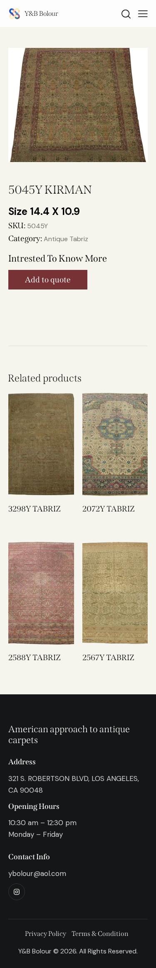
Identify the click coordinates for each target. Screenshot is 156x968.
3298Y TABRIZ (34, 509)
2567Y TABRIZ (108, 657)
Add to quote (48, 279)
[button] (30, 444)
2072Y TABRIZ (108, 509)
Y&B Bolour (41, 13)
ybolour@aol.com (37, 873)
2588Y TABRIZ (34, 657)
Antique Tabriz (66, 239)
